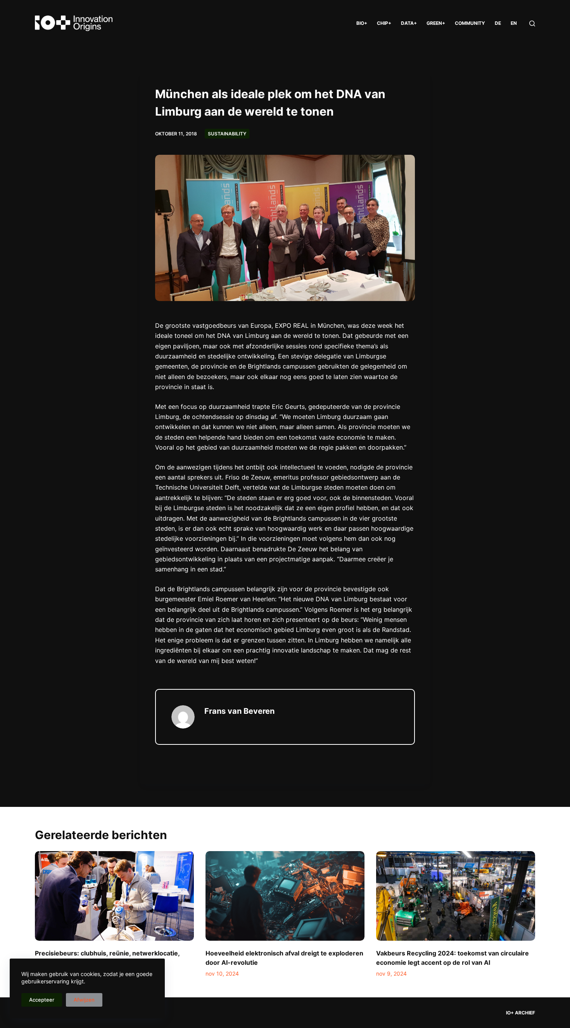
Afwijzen (84, 1000)
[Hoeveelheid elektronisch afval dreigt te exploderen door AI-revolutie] (285, 896)
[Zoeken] (532, 23)
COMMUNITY (470, 23)
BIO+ (361, 23)
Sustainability (227, 134)
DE (498, 23)
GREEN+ (436, 23)
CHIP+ (384, 23)
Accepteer (41, 1000)
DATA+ (409, 23)
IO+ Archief (520, 1013)
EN (514, 23)
